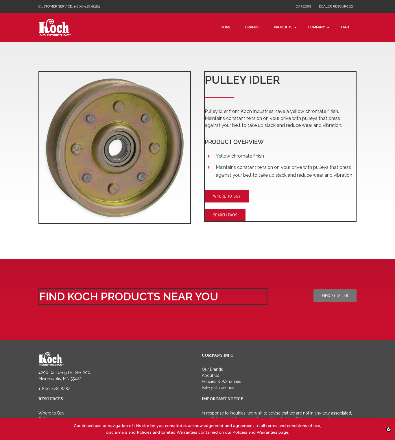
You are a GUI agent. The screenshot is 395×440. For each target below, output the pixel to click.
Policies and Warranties (254, 432)
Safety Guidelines (218, 387)
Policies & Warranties (221, 381)
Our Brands (212, 369)
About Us (210, 375)
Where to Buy (51, 413)
